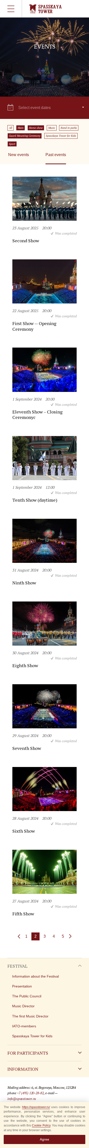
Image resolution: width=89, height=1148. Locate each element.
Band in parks (69, 128)
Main (20, 128)
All (10, 128)
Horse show (36, 128)
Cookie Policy (41, 1125)
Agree (44, 1139)
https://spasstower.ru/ (36, 1107)
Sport (12, 144)
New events (18, 155)
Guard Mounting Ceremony (24, 135)
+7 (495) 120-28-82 (30, 1093)
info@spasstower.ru (21, 1098)
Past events (55, 155)
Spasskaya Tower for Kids (61, 135)
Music (51, 128)
